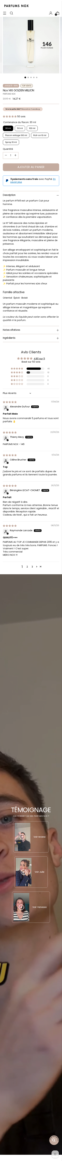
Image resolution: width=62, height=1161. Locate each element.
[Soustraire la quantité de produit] (6, 155)
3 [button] (32, 566)
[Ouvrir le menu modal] (4, 13)
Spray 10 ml (11, 142)
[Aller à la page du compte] (50, 13)
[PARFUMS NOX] (16, 6)
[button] (10, 116)
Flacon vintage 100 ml (16, 135)
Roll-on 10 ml (39, 135)
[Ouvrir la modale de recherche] (11, 13)
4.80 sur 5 (39, 358)
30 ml (8, 128)
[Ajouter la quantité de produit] (15, 155)
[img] (10, 402)
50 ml (20, 128)
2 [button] (27, 566)
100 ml (32, 128)
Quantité (8, 149)
